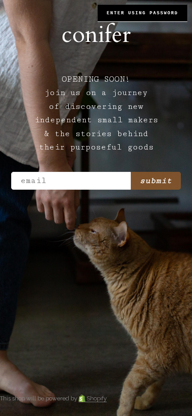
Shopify (96, 398)
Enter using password (142, 13)
